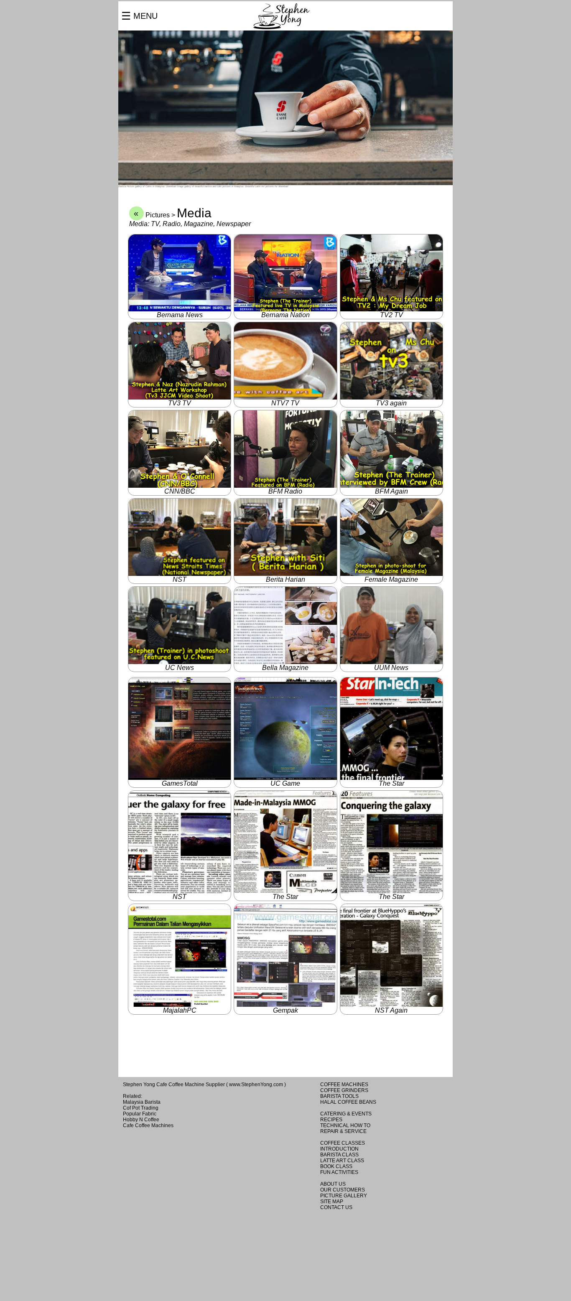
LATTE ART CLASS (342, 1161)
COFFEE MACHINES (344, 1084)
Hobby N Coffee (141, 1120)
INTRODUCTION (339, 1149)
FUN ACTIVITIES (339, 1172)
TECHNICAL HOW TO (345, 1125)
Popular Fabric (139, 1114)
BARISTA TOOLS (339, 1096)
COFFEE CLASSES (342, 1143)
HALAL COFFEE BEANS (348, 1102)
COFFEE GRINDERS (344, 1090)
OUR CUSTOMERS (342, 1190)
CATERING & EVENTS (346, 1114)
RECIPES (331, 1120)
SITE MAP (331, 1201)
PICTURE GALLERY (343, 1196)
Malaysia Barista (142, 1102)
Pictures (157, 215)
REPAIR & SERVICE (343, 1131)
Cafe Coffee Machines (148, 1125)
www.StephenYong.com (256, 1084)
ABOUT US (333, 1184)
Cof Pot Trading (140, 1108)
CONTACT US (336, 1207)
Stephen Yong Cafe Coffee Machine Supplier (174, 1084)
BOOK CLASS (336, 1166)
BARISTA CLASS (339, 1155)
